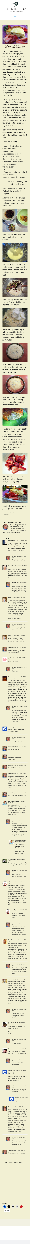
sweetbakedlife (11, 658)
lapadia (9, 727)
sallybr (9, 597)
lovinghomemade (12, 859)
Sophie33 (10, 1070)
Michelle (10, 979)
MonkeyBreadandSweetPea (14, 677)
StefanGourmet (11, 940)
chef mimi (14, 556)
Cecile (9, 1107)
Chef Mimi (6, 513)
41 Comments (5, 515)
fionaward (10, 540)
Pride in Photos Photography (14, 566)
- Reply (25, 540)
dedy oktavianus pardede (13, 801)
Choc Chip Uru (11, 1023)
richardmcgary (11, 882)
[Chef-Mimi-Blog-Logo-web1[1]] (15, 1)
